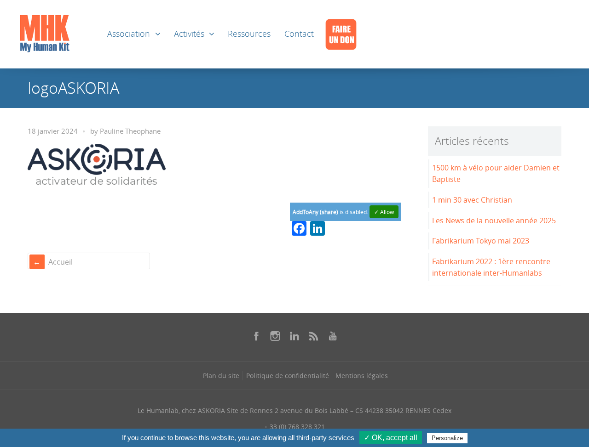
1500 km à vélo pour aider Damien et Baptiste (496, 173)
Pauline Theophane (130, 131)
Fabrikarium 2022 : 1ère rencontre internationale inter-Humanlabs (491, 267)
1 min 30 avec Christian (472, 200)
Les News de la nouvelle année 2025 (494, 220)
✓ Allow (384, 211)
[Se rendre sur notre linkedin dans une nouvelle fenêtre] (294, 335)
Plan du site (221, 375)
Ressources (249, 33)
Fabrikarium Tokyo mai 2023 (480, 241)
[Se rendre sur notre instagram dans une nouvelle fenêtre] (275, 335)
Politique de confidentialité (287, 375)
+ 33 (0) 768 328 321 (294, 426)
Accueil (60, 262)
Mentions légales (361, 375)
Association (128, 33)
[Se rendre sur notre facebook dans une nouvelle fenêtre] (256, 335)
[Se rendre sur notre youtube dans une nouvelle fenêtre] (332, 335)
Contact (299, 33)
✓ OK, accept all (390, 437)
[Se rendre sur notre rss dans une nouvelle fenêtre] (313, 335)
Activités (189, 33)
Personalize (447, 438)
